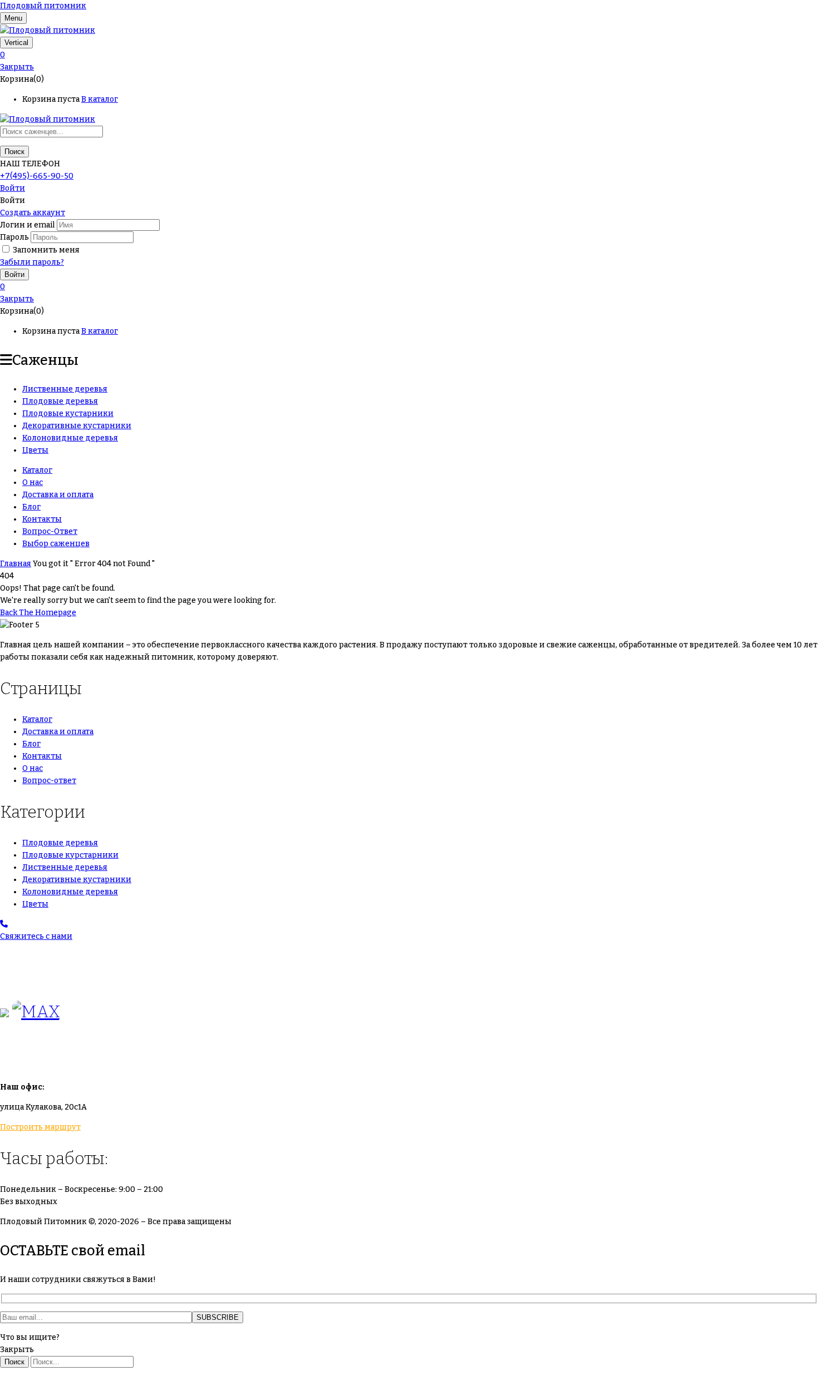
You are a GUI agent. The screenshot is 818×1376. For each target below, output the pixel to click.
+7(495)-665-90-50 (36, 176)
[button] (409, 55)
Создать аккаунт (32, 212)
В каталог (99, 99)
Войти (12, 188)
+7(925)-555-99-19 (35, 981)
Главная (15, 563)
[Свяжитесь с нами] (4, 924)
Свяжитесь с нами (36, 936)
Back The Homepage (38, 612)
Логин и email (27, 225)
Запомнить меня (46, 250)
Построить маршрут (40, 1127)
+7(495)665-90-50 (35, 956)
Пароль (14, 237)
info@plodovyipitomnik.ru (103, 1056)
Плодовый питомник (43, 6)
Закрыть (17, 67)
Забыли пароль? (32, 262)
